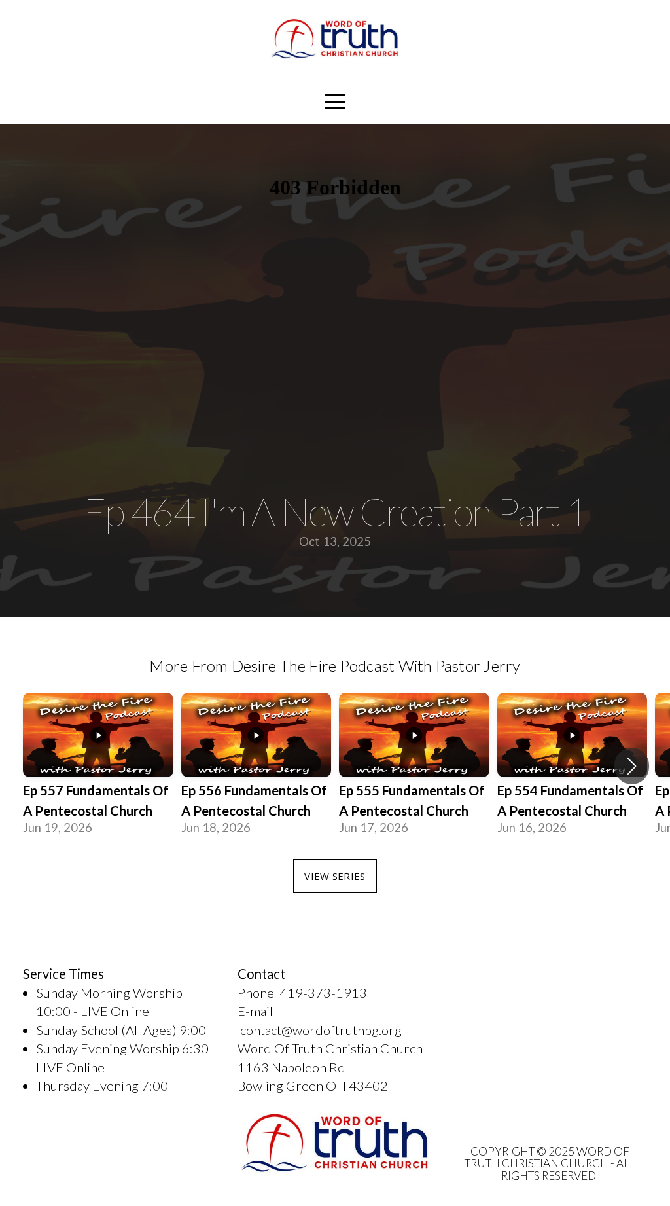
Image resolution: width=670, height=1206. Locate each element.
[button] (632, 766)
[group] (98, 766)
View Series (334, 876)
